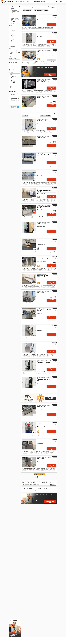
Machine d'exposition (14, 87)
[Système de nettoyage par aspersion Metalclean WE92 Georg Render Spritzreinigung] (29, 330)
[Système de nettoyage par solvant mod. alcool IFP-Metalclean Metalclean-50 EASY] (29, 382)
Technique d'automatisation (15, 20)
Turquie (14, 80)
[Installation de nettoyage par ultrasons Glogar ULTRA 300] (29, 462)
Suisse (13, 77)
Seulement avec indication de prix (15, 53)
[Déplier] (39, 30)
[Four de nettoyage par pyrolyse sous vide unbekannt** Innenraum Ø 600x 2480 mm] (29, 193)
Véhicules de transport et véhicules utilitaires (15, 17)
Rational (12, 41)
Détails (52, 59)
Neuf (11, 86)
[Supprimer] (31, 10)
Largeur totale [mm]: (12, 58)
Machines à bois (14, 18)
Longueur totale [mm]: (13, 62)
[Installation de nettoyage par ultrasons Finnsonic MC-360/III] (29, 141)
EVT (12, 31)
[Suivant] (35, 20)
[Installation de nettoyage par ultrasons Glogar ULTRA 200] (29, 348)
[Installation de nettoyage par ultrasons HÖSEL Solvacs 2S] (29, 55)
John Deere (48, 490)
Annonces (13, 93)
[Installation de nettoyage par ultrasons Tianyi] (29, 20)
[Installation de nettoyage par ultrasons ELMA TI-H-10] (29, 427)
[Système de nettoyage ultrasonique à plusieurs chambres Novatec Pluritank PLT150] (29, 175)
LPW (12, 36)
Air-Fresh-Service (14, 32)
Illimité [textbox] (11, 74)
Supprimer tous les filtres (27, 12)
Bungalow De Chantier (38, 490)
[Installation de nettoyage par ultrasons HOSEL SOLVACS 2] (29, 296)
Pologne (13, 81)
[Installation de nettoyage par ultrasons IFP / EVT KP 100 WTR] (29, 227)
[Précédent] (22, 20)
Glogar (12, 29)
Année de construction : (13, 54)
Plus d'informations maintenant (50, 398)
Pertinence (52, 7)
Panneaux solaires (25, 490)
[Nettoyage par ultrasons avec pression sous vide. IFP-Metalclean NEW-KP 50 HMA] (29, 365)
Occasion (12, 88)
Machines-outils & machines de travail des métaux (15, 14)
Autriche (14, 76)
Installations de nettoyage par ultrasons (16, 11)
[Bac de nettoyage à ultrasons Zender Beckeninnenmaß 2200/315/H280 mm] (29, 279)
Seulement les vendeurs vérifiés (14, 103)
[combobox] (15, 74)
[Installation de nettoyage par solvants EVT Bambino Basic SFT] (29, 124)
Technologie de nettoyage (15, 9)
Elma (12, 34)
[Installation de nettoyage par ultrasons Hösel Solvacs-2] (29, 38)
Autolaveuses (25, 115)
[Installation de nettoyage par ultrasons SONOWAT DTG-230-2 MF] (29, 445)
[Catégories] (12, 1)
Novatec (12, 39)
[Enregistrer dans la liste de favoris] (55, 17)
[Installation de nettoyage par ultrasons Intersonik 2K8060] (29, 101)
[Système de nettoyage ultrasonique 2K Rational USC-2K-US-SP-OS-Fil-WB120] (29, 158)
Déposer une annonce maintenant (50, 75)
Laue (12, 37)
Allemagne (14, 78)
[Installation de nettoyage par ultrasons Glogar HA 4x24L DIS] (29, 410)
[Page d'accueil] (9, 3)
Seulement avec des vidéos (15, 101)
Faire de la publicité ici (15, 620)
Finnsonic (13, 35)
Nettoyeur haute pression (45, 115)
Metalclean (13, 30)
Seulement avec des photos (15, 99)
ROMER (12, 40)
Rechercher (37, 1)
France (12, 70)
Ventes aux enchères (14, 94)
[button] (64, 1)
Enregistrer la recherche (39, 474)
